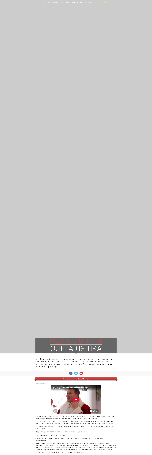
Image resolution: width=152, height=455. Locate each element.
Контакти (92, 2)
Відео (68, 2)
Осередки (75, 2)
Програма (83, 2)
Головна (47, 2)
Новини (55, 2)
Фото (62, 2)
